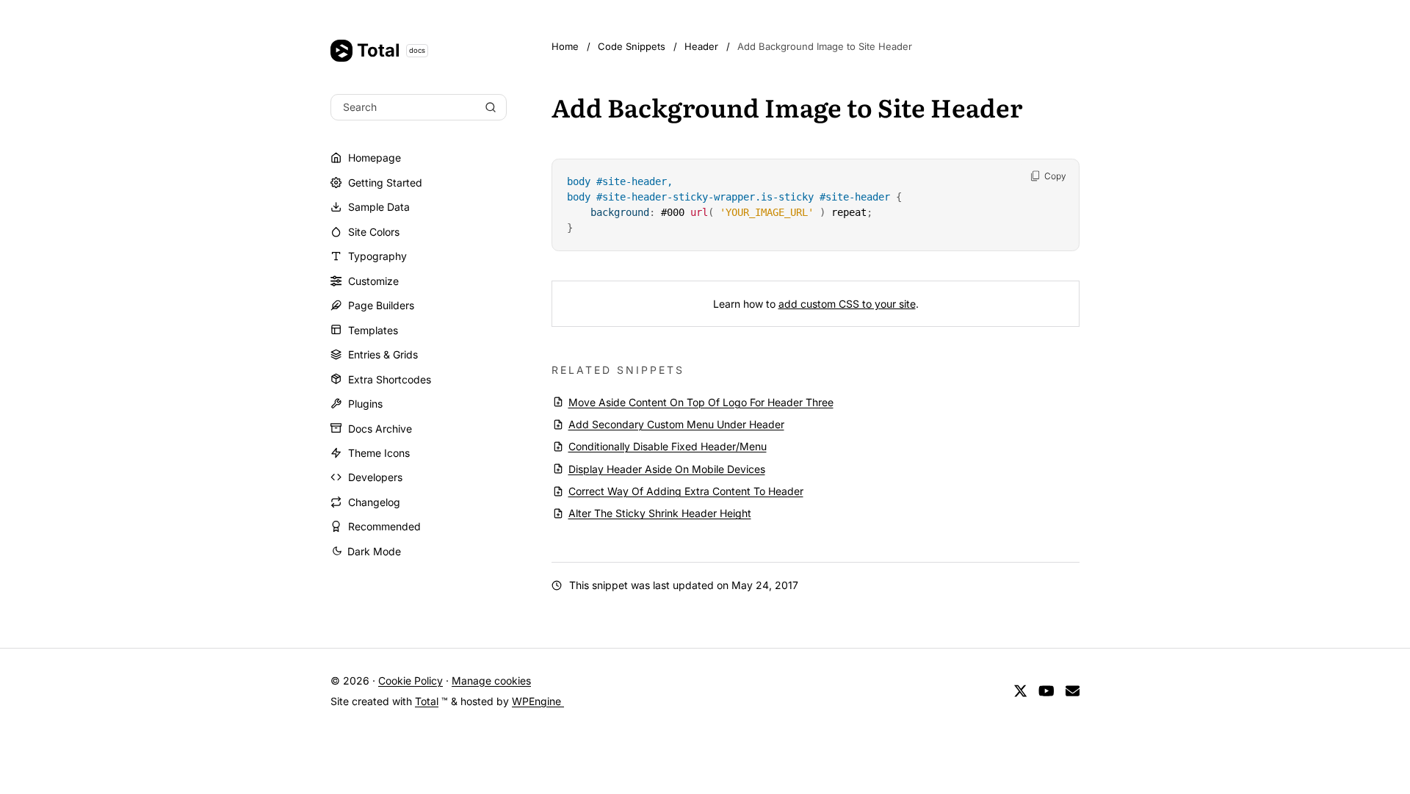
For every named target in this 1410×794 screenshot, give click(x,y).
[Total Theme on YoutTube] (1046, 690)
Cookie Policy (410, 680)
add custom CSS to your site (847, 303)
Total (391, 50)
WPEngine (538, 701)
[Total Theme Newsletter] (1073, 690)
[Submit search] (490, 107)
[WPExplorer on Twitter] (1020, 690)
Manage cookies (491, 680)
